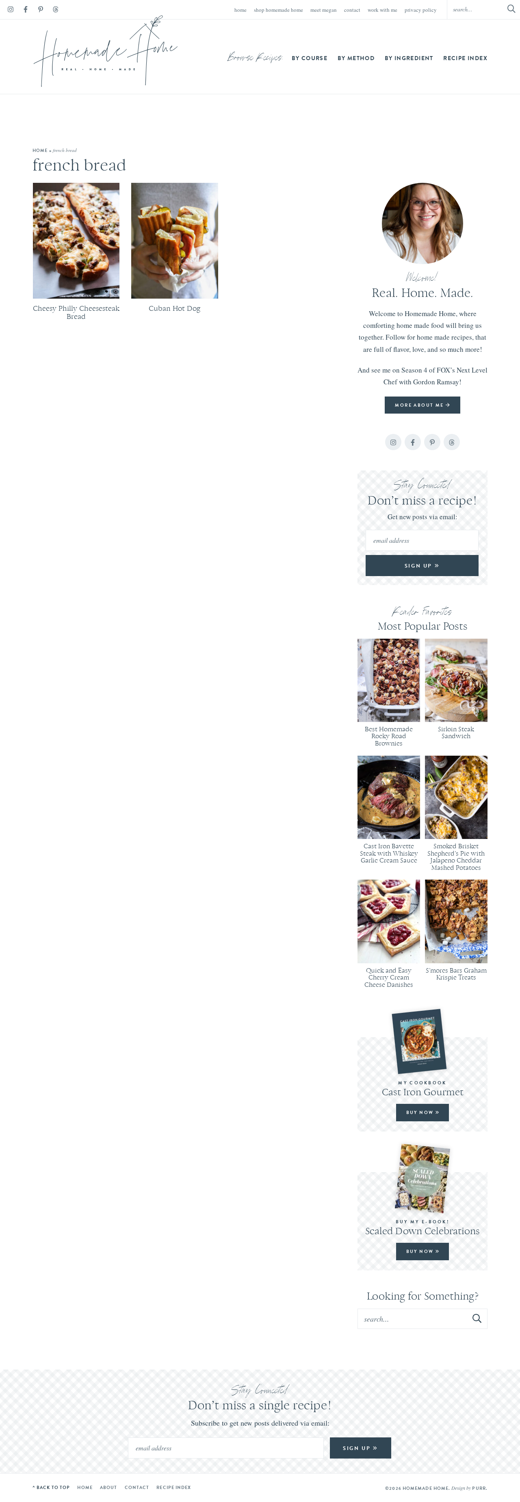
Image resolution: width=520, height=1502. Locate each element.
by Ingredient (409, 58)
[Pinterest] (40, 10)
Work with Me (382, 9)
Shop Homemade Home (278, 9)
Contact (352, 9)
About (108, 1487)
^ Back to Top (51, 1487)
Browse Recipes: (255, 58)
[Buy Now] (422, 1041)
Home (240, 9)
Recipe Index (465, 58)
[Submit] (477, 1318)
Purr (478, 1488)
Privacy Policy (421, 9)
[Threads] (55, 10)
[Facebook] (25, 10)
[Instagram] (10, 10)
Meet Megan (323, 9)
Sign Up (420, 566)
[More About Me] (423, 223)
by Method (356, 58)
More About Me (420, 405)
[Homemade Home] (105, 51)
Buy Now (421, 1112)
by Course (310, 58)
